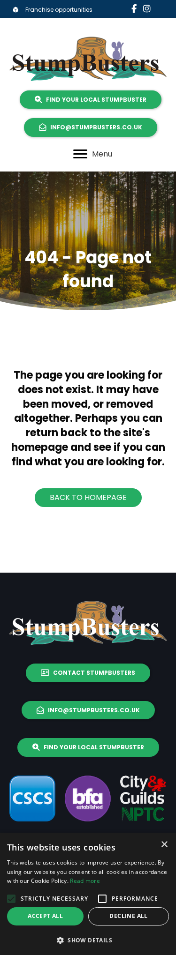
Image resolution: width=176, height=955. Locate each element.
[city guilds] (143, 798)
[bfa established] (88, 798)
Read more (85, 881)
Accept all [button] (45, 916)
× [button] (164, 844)
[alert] (88, 894)
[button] (11, 898)
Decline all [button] (128, 916)
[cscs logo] (32, 798)
